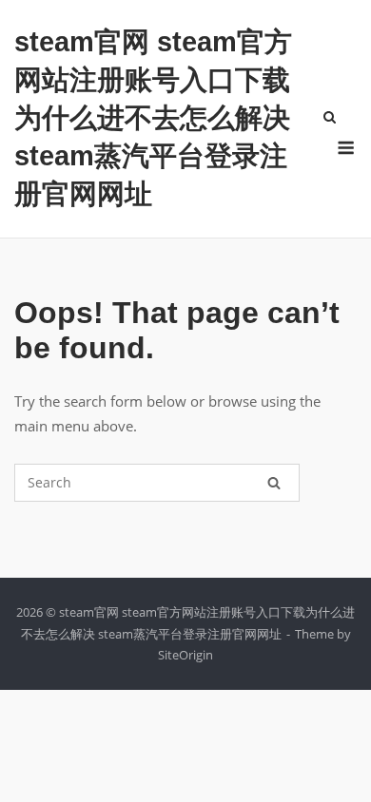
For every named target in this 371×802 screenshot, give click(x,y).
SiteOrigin (185, 654)
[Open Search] (330, 118)
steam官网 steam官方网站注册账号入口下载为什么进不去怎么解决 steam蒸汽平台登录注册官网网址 (153, 118)
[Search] (274, 483)
